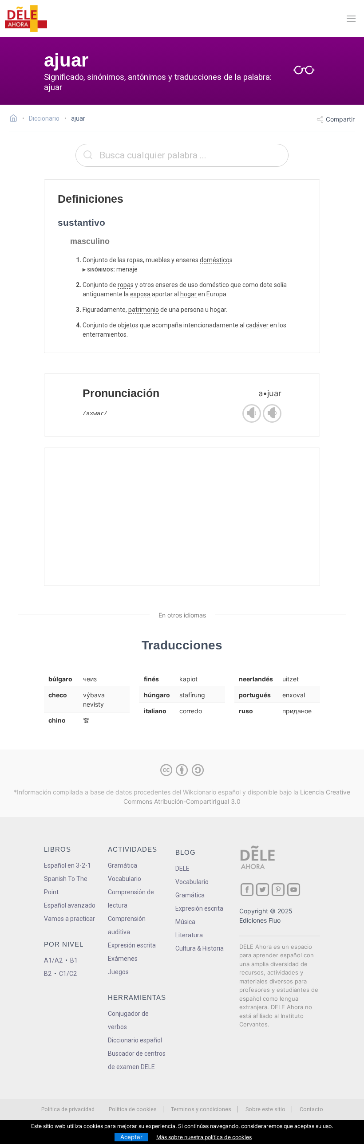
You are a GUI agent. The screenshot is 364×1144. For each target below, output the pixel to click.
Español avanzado (69, 905)
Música (185, 921)
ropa (124, 284)
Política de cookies (133, 1109)
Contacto (311, 1109)
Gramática (122, 865)
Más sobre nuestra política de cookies (204, 1137)
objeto (126, 325)
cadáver (257, 325)
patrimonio (143, 309)
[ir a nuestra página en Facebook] (247, 889)
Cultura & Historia (199, 948)
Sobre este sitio (265, 1109)
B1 (74, 960)
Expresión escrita (132, 945)
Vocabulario (124, 878)
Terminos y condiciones (201, 1109)
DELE (182, 868)
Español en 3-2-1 (67, 865)
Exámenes (123, 958)
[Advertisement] (182, 517)
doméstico (214, 259)
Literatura (189, 935)
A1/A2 (53, 960)
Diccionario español (135, 1040)
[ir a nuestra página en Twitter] (262, 889)
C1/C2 (68, 973)
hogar (188, 294)
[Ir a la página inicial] (15, 119)
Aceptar (131, 1136)
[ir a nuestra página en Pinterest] (278, 889)
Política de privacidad (68, 1109)
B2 (47, 973)
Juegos (118, 971)
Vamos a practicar (69, 918)
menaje (127, 269)
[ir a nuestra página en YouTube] (293, 889)
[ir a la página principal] (25, 18)
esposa (140, 294)
